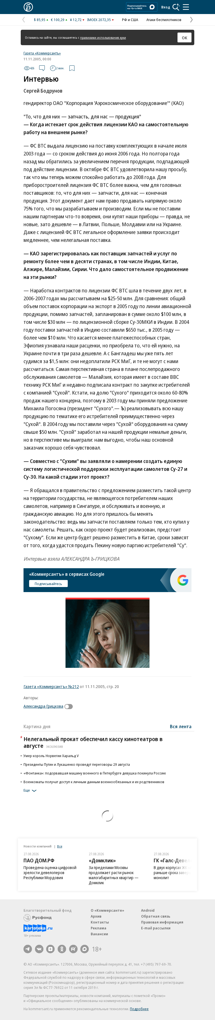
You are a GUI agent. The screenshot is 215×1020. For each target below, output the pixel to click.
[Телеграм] (28, 949)
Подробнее (139, 1008)
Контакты (100, 922)
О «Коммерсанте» (107, 910)
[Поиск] (176, 7)
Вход (165, 7)
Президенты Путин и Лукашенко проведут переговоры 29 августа (77, 764)
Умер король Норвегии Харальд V (51, 755)
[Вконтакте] (39, 949)
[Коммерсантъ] (28, 7)
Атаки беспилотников (163, 19)
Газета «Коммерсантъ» (42, 53)
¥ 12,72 (75, 19)
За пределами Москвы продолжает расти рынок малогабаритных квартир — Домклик (114, 875)
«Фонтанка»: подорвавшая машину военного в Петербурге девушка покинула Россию (95, 773)
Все (59, 846)
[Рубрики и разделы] (186, 7)
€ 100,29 (57, 19)
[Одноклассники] (62, 949)
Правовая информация (162, 922)
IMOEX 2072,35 (99, 19)
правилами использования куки (103, 37)
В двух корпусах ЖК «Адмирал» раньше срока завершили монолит (180, 872)
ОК (184, 37)
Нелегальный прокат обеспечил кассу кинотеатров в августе (93, 742)
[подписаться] (70, 706)
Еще (27, 790)
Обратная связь (155, 916)
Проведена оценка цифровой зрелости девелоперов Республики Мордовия (50, 872)
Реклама (98, 927)
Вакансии (99, 933)
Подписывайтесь (48, 583)
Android (148, 910)
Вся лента (180, 726)
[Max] (84, 949)
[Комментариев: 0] (42, 68)
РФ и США (130, 19)
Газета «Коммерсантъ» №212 (51, 686)
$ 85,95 (39, 19)
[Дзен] (50, 949)
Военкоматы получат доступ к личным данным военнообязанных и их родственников (94, 781)
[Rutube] (73, 949)
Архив (96, 916)
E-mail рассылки (155, 927)
